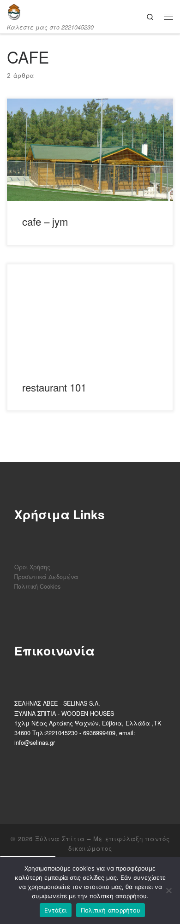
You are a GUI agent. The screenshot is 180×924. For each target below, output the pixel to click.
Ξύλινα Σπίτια (60, 838)
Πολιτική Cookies (37, 586)
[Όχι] (168, 890)
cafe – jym (45, 221)
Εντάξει (55, 910)
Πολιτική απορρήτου (111, 910)
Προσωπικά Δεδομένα (46, 576)
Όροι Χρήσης (32, 566)
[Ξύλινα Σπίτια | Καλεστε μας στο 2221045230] (14, 12)
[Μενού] (168, 16)
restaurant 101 (54, 387)
